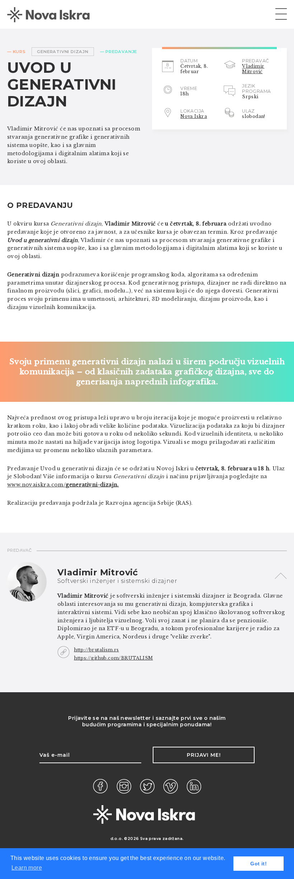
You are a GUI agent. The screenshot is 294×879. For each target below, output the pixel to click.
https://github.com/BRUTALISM (113, 658)
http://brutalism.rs (96, 649)
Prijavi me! (204, 755)
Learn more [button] (26, 868)
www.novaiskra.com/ (63, 484)
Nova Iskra (193, 116)
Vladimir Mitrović (253, 68)
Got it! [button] (258, 863)
